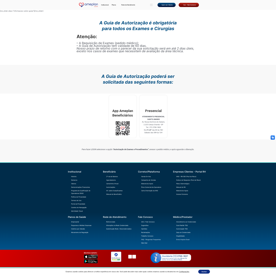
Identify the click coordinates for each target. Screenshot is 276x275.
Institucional (105, 5)
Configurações (184, 272)
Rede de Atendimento (128, 5)
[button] (151, 5)
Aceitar (204, 272)
